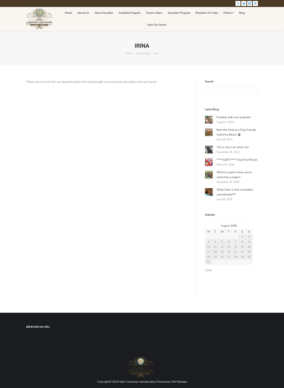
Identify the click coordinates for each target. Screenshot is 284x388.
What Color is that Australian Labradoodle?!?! (235, 192)
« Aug (208, 270)
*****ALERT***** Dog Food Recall (237, 160)
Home (128, 53)
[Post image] (209, 120)
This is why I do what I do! (233, 147)
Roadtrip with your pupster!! (234, 117)
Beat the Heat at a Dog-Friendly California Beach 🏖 (236, 132)
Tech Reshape (179, 382)
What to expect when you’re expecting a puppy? (234, 174)
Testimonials (143, 53)
